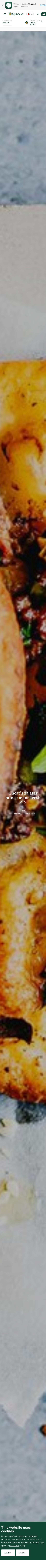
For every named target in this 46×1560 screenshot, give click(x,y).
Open (43, 5)
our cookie (14, 1545)
